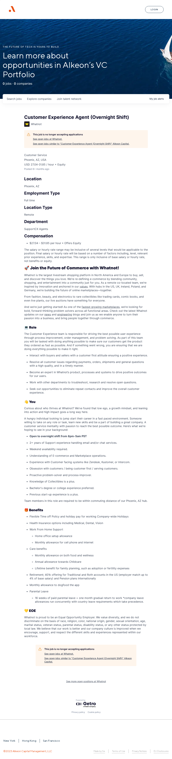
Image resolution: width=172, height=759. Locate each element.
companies (39, 98)
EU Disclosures (161, 751)
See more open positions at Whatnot (86, 681)
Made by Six (99, 751)
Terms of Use (118, 751)
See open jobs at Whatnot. (47, 139)
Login (154, 9)
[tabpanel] (86, 452)
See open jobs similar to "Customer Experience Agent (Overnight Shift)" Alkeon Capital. (81, 143)
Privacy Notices (139, 751)
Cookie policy (94, 712)
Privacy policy (78, 712)
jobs (14, 98)
